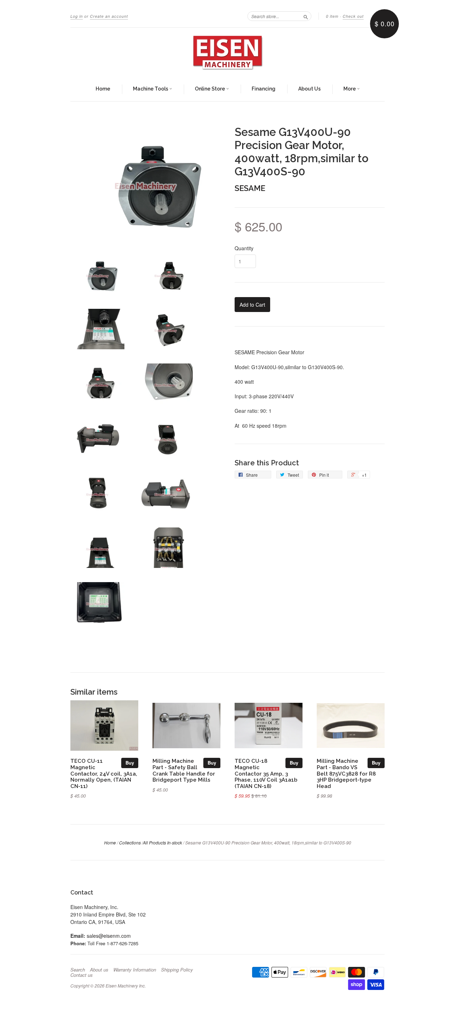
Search (77, 969)
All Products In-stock (162, 842)
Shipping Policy (177, 969)
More (350, 89)
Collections (130, 842)
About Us (309, 89)
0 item (332, 16)
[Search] (306, 16)
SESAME (250, 188)
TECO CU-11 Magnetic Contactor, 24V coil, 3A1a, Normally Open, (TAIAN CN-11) (103, 773)
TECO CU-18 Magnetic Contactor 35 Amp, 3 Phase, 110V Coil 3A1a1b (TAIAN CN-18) (266, 773)
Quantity (244, 248)
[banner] (227, 52)
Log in (76, 16)
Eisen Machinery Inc (125, 986)
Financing (263, 89)
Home (103, 89)
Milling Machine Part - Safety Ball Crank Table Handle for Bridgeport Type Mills (183, 770)
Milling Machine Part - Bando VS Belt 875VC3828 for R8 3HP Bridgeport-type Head (346, 773)
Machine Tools (151, 89)
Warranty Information (134, 969)
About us (99, 969)
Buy (129, 762)
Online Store (210, 89)
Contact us (81, 975)
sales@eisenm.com (109, 935)
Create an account (109, 16)
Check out (353, 16)
